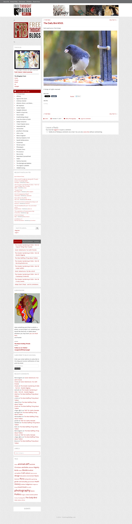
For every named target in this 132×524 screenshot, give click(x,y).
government (31, 481)
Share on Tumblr (54, 96)
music (24, 487)
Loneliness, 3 (18, 219)
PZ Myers (27, 182)
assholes (25, 467)
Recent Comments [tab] (28, 241)
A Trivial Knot (21, 94)
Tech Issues (22, 1)
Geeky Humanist (21, 122)
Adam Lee (30, 208)
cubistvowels (28, 195)
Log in (16, 232)
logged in (56, 130)
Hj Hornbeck (32, 220)
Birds (67, 118)
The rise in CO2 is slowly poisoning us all (26, 202)
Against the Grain (22, 98)
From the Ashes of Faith (24, 119)
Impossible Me (21, 126)
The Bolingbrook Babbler (24, 163)
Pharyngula (20, 147)
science (28, 494)
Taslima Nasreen (21, 161)
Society (16, 498)
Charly (16, 80)
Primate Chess (21, 149)
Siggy (27, 212)
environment (30, 476)
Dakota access (33, 473)
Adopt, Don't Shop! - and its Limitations (26, 284)
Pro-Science (20, 152)
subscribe (86, 132)
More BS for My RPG (20, 198)
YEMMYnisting (21, 168)
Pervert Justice (21, 145)
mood (20, 487)
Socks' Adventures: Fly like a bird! (25, 271)
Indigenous (29, 484)
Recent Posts (36, 1)
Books (25, 470)
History (17, 484)
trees (15, 500)
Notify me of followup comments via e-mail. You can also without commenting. (75, 132)
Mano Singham (21, 135)
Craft (23, 473)
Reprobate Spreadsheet (24, 156)
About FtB (6, 1)
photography (22, 490)
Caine (16, 78)
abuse (16, 464)
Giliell (16, 82)
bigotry (36, 467)
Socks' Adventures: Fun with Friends (26, 250)
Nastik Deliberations (23, 140)
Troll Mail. (48, 20)
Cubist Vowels (21, 108)
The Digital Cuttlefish (23, 165)
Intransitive (20, 128)
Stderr (18, 158)
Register (17, 230)
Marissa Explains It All (23, 138)
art (27, 464)
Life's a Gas (20, 133)
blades (20, 470)
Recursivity (20, 154)
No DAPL (29, 487)
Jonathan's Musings (22, 131)
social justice (34, 494)
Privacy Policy (14, 1)
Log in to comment (86, 118)
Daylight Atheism (22, 110)
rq (15, 84)
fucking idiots (27, 479)
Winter (23, 500)
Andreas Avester (21, 101)
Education (23, 476)
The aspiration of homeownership (24, 211)
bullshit (30, 470)
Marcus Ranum (26, 216)
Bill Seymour (20, 105)
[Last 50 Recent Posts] (19, 176)
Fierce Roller (20, 115)
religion (23, 494)
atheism (31, 467)
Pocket (72, 96)
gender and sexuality (20, 481)
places (33, 491)
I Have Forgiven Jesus (23, 124)
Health (37, 481)
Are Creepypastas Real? (21, 194)
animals (22, 464)
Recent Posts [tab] (17, 241)
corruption (17, 473)
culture (27, 473)
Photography (72, 118)
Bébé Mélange (28, 199)
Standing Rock (21, 498)
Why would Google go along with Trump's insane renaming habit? (26, 180)
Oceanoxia (20, 142)
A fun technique (19, 215)
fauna (37, 476)
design (17, 475)
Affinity (19, 96)
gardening (34, 479)
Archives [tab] (36, 241)
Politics (17, 494)
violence (20, 500)
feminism (16, 479)
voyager (16, 86)
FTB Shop (29, 1)
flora (22, 478)
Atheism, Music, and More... (25, 103)
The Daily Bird (31, 497)
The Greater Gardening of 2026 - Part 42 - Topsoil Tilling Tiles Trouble (27, 185)
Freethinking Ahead (22, 117)
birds (16, 470)
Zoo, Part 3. (113, 20)
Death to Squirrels (22, 112)
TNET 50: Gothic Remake (31, 410)
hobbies (23, 484)
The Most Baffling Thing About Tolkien (26, 258)
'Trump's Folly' (18, 190)
